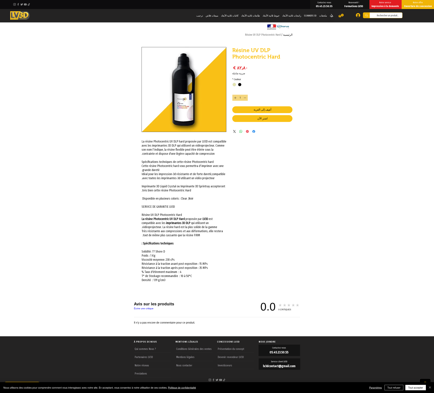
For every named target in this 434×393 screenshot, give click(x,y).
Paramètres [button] (375, 387)
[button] (341, 15)
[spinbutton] (240, 98)
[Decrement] (245, 98)
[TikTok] (29, 4)
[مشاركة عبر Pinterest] (247, 131)
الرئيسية (287, 34)
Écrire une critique (143, 308)
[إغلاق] (430, 387)
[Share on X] (234, 131)
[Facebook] (18, 4)
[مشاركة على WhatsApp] (241, 131)
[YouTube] (25, 4)
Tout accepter (415, 387)
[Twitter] (21, 4)
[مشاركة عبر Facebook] (254, 131)
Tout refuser (393, 387)
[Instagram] (14, 4)
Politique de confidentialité (182, 387)
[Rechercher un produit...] (366, 15)
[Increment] (235, 98)
